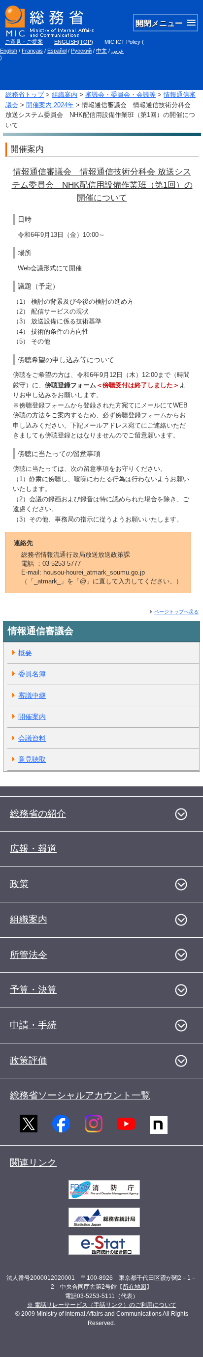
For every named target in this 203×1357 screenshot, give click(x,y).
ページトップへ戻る (176, 611)
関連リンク (33, 1162)
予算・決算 (33, 989)
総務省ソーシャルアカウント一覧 (80, 1095)
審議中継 (32, 695)
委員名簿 (32, 674)
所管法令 (28, 955)
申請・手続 (33, 1025)
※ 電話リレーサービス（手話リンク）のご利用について (101, 1305)
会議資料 (32, 738)
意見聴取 (32, 759)
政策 (19, 884)
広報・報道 (33, 848)
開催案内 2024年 (50, 105)
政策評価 (28, 1060)
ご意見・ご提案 (24, 42)
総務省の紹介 (38, 813)
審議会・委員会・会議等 (120, 94)
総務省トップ (24, 94)
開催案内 (32, 717)
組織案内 (64, 94)
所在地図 (134, 1287)
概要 (25, 653)
